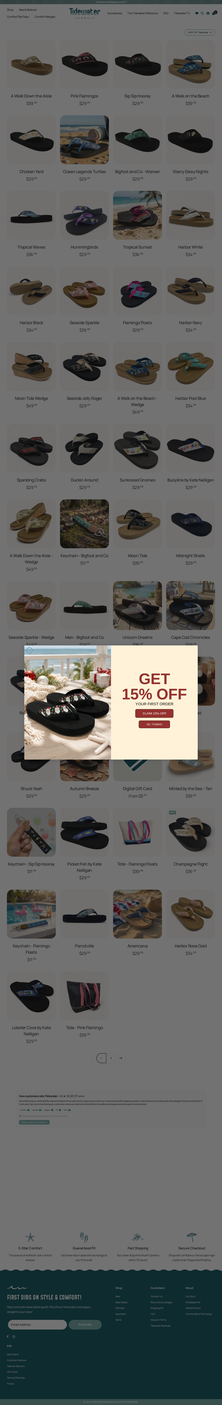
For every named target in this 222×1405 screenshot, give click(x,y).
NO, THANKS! (154, 724)
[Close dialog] (29, 651)
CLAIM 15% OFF (154, 713)
